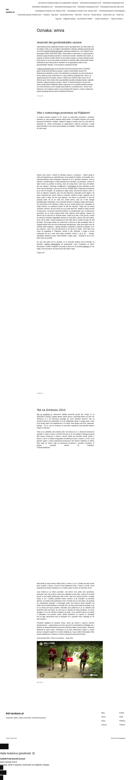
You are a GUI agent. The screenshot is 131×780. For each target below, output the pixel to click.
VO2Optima (72, 186)
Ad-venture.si (15, 713)
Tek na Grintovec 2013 (51, 410)
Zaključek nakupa (69, 19)
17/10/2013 (40, 96)
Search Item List (109, 15)
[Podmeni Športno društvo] (123, 18)
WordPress (122, 738)
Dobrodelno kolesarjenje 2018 (65, 7)
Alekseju (86, 246)
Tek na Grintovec (44, 414)
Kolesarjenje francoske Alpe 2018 (112, 7)
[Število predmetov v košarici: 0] (124, 11)
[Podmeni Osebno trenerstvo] (109, 18)
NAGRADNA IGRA (66, 15)
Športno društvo (116, 19)
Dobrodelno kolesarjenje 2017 (42, 7)
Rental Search (96, 15)
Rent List (86, 15)
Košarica (46, 15)
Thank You (120, 15)
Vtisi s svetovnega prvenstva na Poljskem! (63, 112)
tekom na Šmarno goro (46, 69)
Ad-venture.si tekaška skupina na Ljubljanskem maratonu (58, 3)
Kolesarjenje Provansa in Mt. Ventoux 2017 (82, 11)
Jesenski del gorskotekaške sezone (59, 42)
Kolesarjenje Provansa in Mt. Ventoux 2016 (50, 11)
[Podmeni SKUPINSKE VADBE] (92, 18)
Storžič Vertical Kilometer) (54, 51)
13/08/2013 (40, 393)
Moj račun (54, 15)
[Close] (4, 746)
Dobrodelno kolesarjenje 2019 (88, 7)
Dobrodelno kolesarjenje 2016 (113, 3)
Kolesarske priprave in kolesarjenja (111, 11)
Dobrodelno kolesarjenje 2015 (90, 3)
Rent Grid (78, 15)
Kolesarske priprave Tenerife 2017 (30, 15)
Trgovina (58, 19)
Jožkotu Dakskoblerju (52, 244)
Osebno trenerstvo (101, 19)
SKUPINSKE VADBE (84, 19)
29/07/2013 (40, 682)
